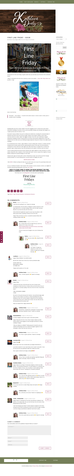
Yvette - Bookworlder (18, 398)
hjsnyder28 (15, 382)
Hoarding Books (26, 172)
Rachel (14, 280)
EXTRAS (55, 460)
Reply (48, 203)
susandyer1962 (16, 340)
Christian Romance (20, 194)
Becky (14, 202)
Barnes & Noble (31, 159)
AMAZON (25, 159)
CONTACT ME (42, 460)
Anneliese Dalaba (17, 362)
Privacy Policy (35, 465)
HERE (11, 162)
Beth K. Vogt (12, 194)
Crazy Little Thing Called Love (44, 78)
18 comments (31, 39)
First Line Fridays (24, 39)
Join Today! (30, 167)
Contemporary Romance (29, 194)
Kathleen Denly (12, 39)
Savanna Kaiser (49, 465)
